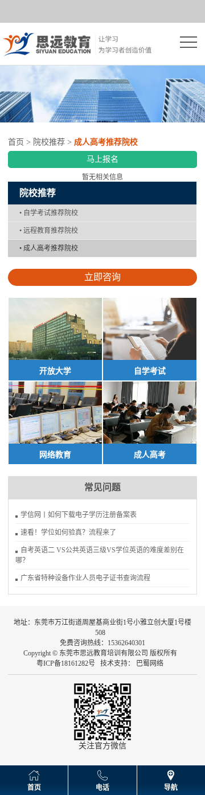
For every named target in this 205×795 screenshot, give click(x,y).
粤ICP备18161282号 (65, 663)
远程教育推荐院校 (48, 231)
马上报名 (102, 159)
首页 (16, 142)
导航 (171, 788)
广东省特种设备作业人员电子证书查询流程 (85, 578)
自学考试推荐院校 (48, 213)
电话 (102, 788)
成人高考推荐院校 (48, 248)
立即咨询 (102, 277)
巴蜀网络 (149, 663)
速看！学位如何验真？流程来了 (68, 532)
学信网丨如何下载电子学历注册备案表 (78, 515)
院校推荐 (49, 142)
